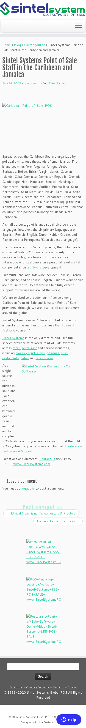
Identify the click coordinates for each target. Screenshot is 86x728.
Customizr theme (54, 722)
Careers (72, 687)
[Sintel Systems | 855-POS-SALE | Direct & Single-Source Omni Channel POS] (43, 9)
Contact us (15, 687)
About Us (58, 687)
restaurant (29, 348)
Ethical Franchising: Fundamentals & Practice (41, 513)
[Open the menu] (78, 26)
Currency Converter (37, 687)
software (35, 267)
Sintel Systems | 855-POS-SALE (38, 717)
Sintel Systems (57, 83)
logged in (28, 488)
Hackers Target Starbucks (58, 521)
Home (6, 45)
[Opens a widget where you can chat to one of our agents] (68, 720)
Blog (17, 45)
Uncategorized (34, 45)
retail (16, 348)
